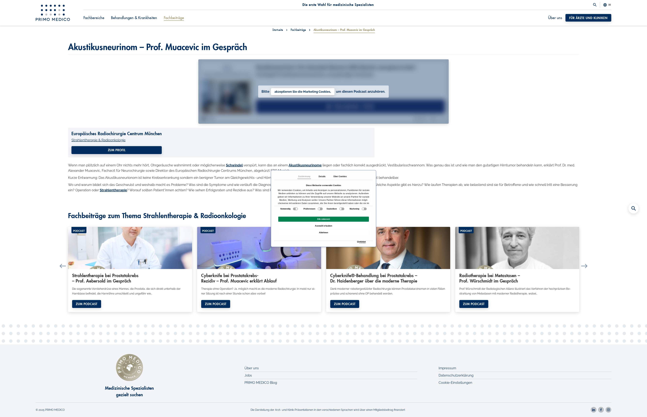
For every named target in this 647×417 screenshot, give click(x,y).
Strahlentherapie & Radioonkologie (98, 140)
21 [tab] (369, 314)
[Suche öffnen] (594, 5)
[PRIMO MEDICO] (53, 13)
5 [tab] (288, 314)
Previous (63, 266)
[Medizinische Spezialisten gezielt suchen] (633, 208)
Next (584, 266)
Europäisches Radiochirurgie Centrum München (116, 134)
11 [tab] (318, 314)
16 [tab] (343, 314)
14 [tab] (333, 314)
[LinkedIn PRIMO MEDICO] (593, 410)
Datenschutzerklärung (456, 375)
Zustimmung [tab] (304, 176)
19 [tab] (359, 314)
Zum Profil (117, 150)
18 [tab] (354, 314)
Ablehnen (323, 232)
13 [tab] (328, 314)
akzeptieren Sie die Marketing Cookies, (302, 91)
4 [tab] (283, 314)
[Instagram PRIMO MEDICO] (608, 410)
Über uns (555, 18)
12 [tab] (323, 314)
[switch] (320, 208)
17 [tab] (348, 314)
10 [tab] (313, 314)
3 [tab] (278, 314)
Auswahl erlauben (323, 226)
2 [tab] (273, 314)
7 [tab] (298, 314)
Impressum (447, 368)
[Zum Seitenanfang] (633, 409)
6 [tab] (293, 314)
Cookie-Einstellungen (455, 383)
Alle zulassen (323, 219)
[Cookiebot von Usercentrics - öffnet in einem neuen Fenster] (358, 242)
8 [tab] (303, 314)
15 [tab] (338, 314)
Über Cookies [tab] (340, 176)
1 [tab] (268, 314)
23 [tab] (379, 314)
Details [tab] (322, 176)
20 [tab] (364, 314)
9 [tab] (308, 314)
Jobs (248, 375)
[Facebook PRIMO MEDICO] (601, 410)
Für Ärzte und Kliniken (588, 18)
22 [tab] (374, 314)
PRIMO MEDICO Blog (260, 383)
